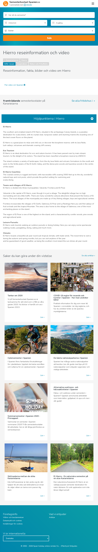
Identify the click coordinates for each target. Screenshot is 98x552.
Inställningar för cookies (13, 524)
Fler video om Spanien (14, 85)
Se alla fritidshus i (82, 100)
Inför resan (9, 64)
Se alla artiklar (88, 255)
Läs (41, 317)
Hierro (24, 60)
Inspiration (22, 64)
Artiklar (52, 517)
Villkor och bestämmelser (13, 517)
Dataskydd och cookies (12, 520)
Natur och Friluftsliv (39, 64)
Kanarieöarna (12, 60)
